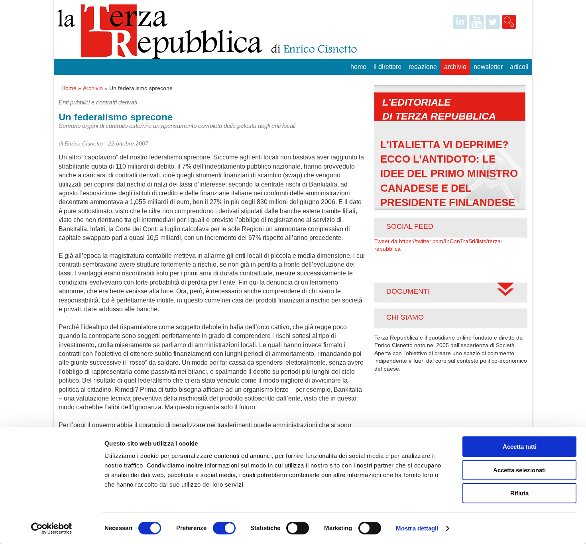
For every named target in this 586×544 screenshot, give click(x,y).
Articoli (519, 66)
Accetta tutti (520, 446)
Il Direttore (387, 66)
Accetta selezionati (519, 470)
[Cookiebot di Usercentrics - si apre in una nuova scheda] (52, 528)
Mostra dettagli (417, 528)
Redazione (423, 66)
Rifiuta (519, 493)
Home (358, 66)
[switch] (224, 528)
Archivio (455, 66)
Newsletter (488, 66)
